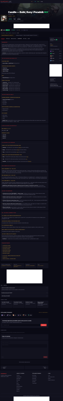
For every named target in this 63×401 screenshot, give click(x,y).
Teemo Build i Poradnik (6, 251)
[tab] (3, 38)
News (38, 1)
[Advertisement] (31, 26)
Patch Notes (18, 378)
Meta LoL (18, 391)
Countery (18, 389)
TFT (35, 1)
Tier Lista (18, 375)
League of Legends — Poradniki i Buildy (9, 258)
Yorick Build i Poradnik (6, 248)
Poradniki (18, 384)
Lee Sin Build (34, 376)
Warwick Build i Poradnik (7, 250)
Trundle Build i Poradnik (6, 245)
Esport (18, 383)
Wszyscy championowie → (43, 312)
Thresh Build (34, 383)
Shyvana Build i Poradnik (7, 247)
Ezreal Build (34, 378)
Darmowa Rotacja (19, 386)
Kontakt (49, 378)
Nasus (18, 149)
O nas (42, 1)
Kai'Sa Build (34, 375)
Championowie (19, 376)
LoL (31, 1)
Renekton (29, 161)
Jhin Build (33, 381)
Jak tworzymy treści (51, 376)
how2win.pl (3, 373)
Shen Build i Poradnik (6, 253)
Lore (17, 381)
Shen (27, 156)
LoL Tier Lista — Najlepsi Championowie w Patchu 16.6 (11, 255)
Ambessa (19, 147)
